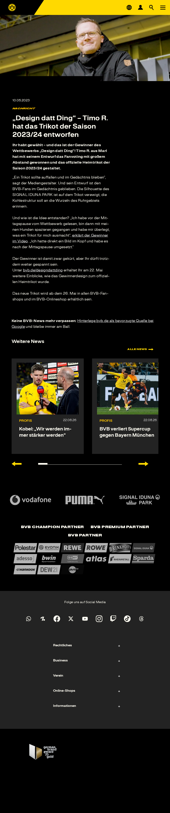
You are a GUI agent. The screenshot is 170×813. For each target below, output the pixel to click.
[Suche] (151, 7)
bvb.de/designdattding (43, 270)
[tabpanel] (85, 558)
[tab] (52, 527)
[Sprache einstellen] (129, 7)
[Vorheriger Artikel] (17, 464)
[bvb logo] (12, 7)
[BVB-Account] (140, 7)
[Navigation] (163, 7)
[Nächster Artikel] (143, 464)
